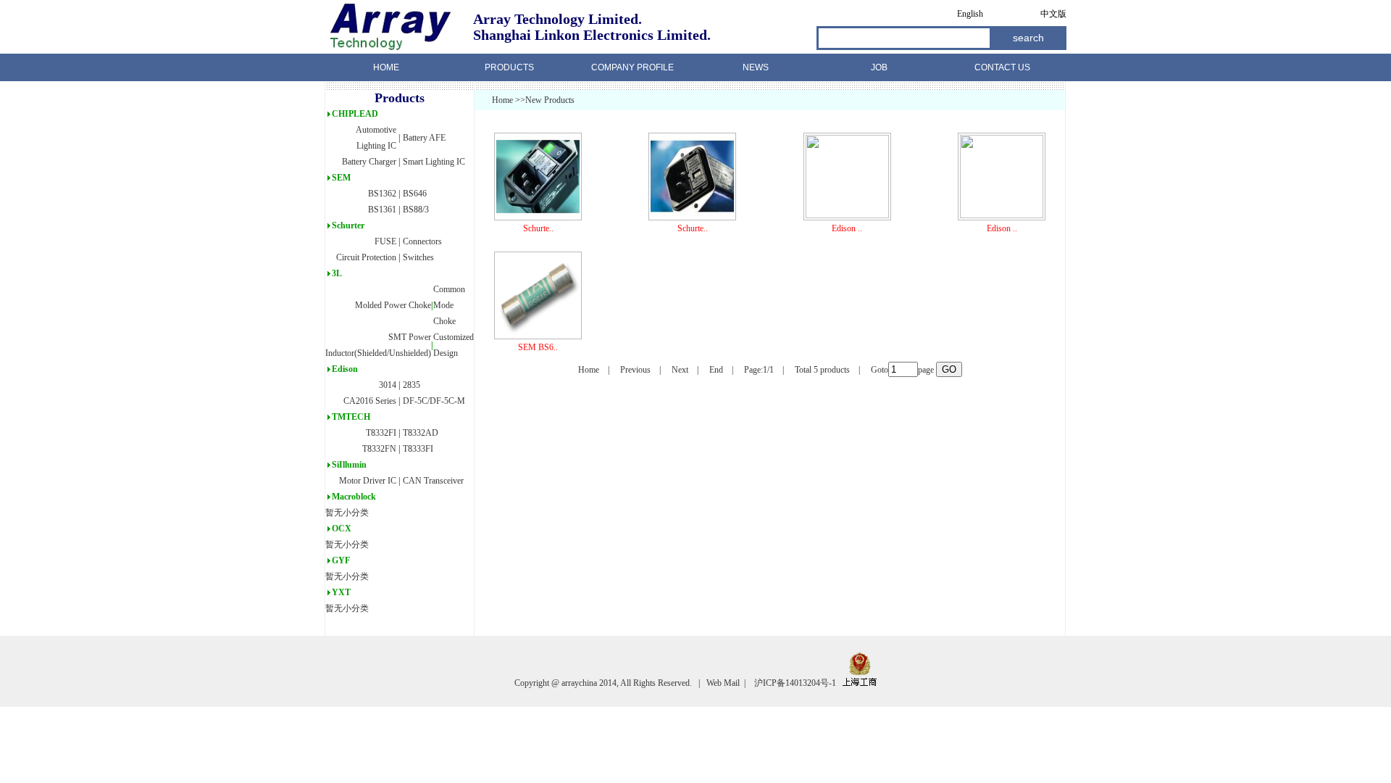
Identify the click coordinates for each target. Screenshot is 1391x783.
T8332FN (379, 449)
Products (509, 67)
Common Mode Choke (449, 305)
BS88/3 (416, 209)
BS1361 (382, 209)
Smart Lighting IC (434, 162)
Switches (418, 257)
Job (879, 67)
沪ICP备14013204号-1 (798, 683)
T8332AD (420, 433)
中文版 (1053, 14)
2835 (411, 385)
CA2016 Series (369, 401)
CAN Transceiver (433, 481)
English (970, 14)
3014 (387, 385)
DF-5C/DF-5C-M (434, 401)
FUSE (385, 241)
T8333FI (418, 449)
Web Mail (722, 683)
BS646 (415, 193)
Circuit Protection (366, 257)
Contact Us (1002, 67)
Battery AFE (424, 138)
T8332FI (381, 433)
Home (386, 67)
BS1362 (382, 193)
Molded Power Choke (393, 305)
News (756, 67)
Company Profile (632, 67)
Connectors (422, 241)
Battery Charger (369, 162)
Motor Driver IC (367, 481)
